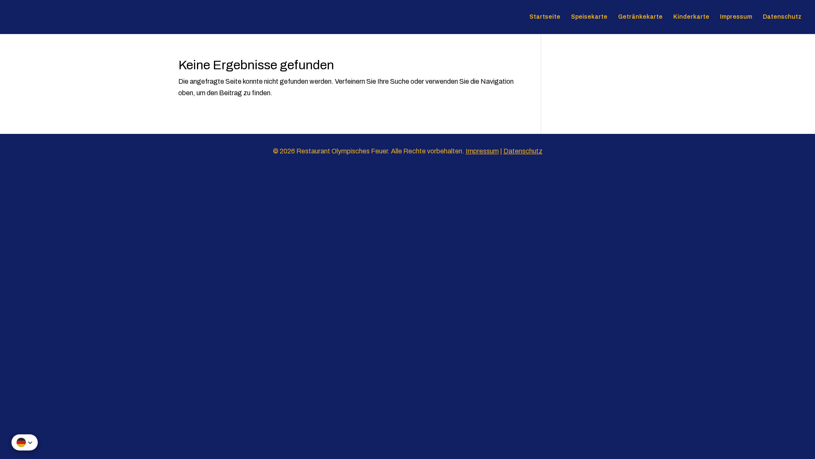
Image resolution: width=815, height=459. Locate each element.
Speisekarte (589, 17)
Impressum (736, 17)
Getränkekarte (640, 17)
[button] (25, 442)
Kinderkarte (691, 17)
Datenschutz (782, 17)
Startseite (544, 17)
